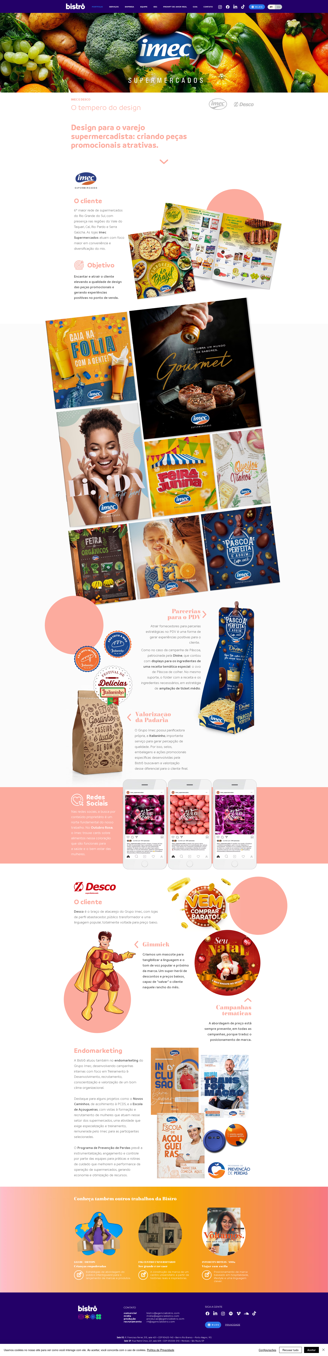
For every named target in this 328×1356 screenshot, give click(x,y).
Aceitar (311, 1350)
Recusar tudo (290, 1350)
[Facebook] (227, 7)
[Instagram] (220, 7)
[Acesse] (79, 1275)
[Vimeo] (238, 1313)
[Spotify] (230, 1313)
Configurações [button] (267, 1350)
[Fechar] (323, 1350)
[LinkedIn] (235, 7)
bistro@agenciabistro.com (163, 1313)
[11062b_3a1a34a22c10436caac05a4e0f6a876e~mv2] (242, 7)
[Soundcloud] (246, 1313)
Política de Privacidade (160, 1350)
